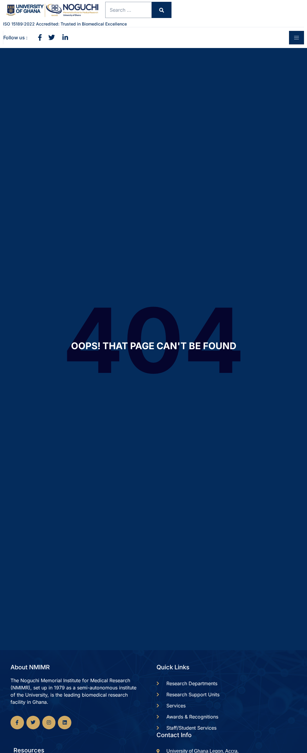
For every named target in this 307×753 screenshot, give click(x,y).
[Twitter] (33, 722)
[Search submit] (161, 10)
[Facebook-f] (17, 722)
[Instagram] (49, 722)
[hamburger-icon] (296, 37)
